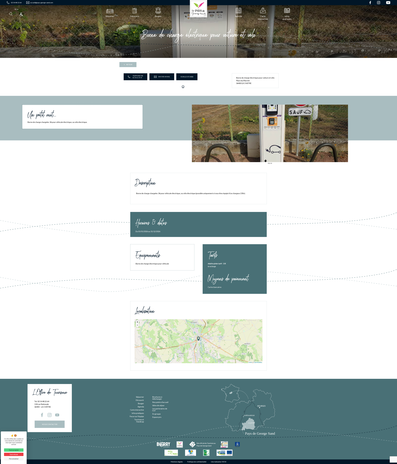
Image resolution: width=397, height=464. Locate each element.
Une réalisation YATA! (218, 462)
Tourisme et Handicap (139, 421)
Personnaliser (14, 459)
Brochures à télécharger (157, 398)
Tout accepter (14, 450)
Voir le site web (187, 77)
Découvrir (140, 400)
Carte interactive (137, 410)
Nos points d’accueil (160, 402)
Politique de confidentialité (196, 462)
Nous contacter (49, 424)
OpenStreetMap (258, 362)
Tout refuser (13, 454)
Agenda (141, 407)
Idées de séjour (158, 405)
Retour (128, 64)
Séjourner (140, 397)
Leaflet (250, 362)
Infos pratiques (138, 413)
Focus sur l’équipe (137, 416)
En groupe (156, 414)
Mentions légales (177, 462)
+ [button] (137, 322)
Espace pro (156, 417)
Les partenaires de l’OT (159, 410)
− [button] (137, 325)
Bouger (141, 403)
